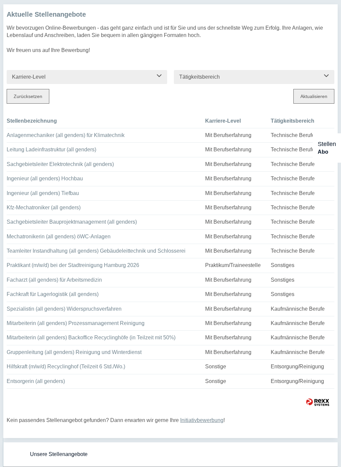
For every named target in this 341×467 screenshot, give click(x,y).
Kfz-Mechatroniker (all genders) (44, 207)
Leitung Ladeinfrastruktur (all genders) (51, 149)
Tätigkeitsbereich (292, 121)
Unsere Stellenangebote (59, 454)
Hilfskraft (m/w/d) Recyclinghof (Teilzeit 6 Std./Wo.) (66, 366)
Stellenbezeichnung (32, 121)
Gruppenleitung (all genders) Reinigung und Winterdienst (74, 352)
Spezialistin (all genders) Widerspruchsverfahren (64, 309)
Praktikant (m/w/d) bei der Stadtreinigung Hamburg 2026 (73, 265)
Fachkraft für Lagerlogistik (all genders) (53, 294)
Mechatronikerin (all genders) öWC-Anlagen (59, 236)
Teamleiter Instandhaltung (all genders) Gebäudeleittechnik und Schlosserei (96, 251)
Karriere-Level (223, 121)
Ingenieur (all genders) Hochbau (45, 178)
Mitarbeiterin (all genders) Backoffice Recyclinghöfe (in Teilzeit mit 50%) (91, 337)
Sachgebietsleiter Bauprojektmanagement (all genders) (72, 222)
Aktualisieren (313, 96)
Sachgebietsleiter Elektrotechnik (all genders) (60, 164)
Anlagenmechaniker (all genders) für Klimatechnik (66, 135)
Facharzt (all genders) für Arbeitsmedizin (54, 280)
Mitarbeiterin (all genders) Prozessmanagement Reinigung (76, 323)
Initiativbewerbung (201, 420)
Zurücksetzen (28, 96)
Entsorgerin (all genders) (36, 381)
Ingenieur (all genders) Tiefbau (43, 193)
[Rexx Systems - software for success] (317, 402)
